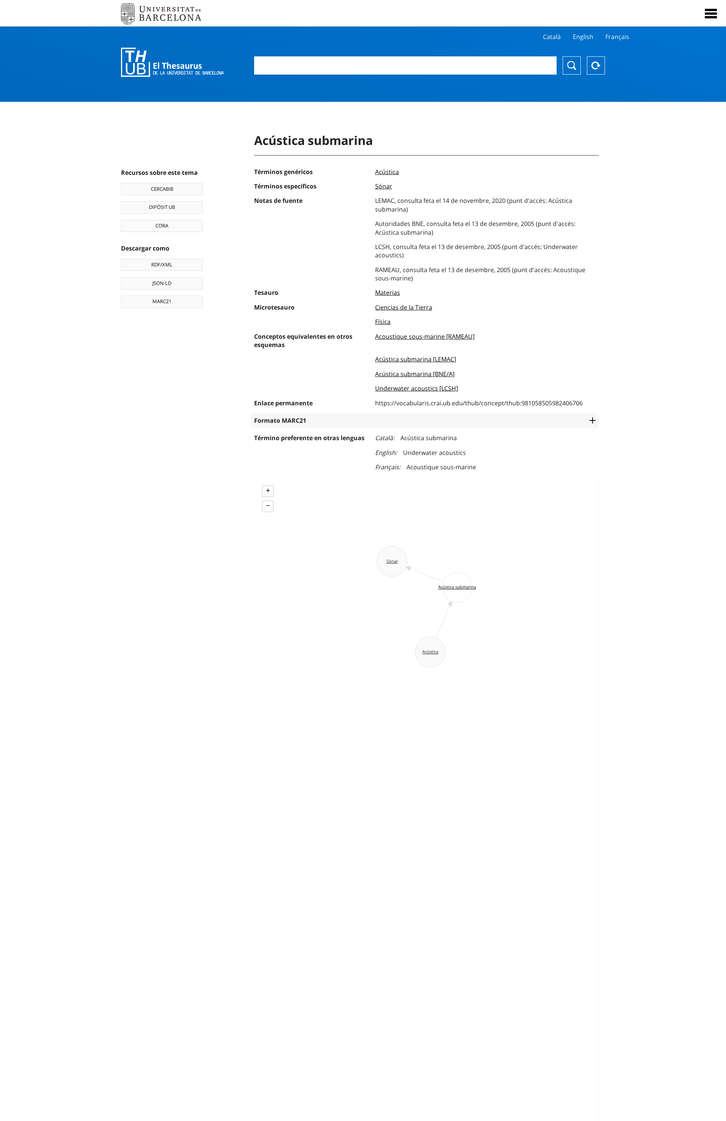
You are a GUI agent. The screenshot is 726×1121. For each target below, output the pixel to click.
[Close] (711, 14)
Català (552, 37)
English (583, 37)
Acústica (387, 172)
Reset (596, 65)
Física (383, 322)
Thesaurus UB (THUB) (172, 62)
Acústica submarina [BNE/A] (415, 374)
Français (617, 37)
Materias (387, 292)
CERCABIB (162, 188)
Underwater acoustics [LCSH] (416, 388)
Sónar (383, 186)
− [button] (268, 506)
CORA (161, 225)
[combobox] (405, 65)
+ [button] (268, 490)
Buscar (572, 65)
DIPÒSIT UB (162, 207)
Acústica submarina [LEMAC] (415, 359)
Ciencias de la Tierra (403, 307)
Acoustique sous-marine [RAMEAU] (425, 336)
